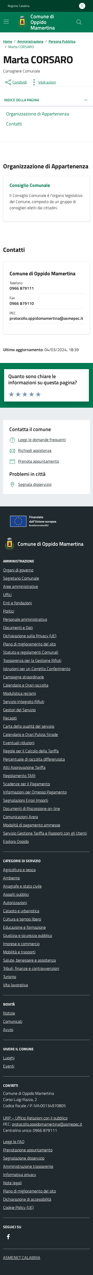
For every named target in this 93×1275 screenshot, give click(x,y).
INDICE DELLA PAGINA (21, 100)
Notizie (9, 1013)
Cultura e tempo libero (22, 919)
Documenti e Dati (18, 627)
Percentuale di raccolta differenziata (34, 759)
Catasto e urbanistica (21, 911)
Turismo (9, 976)
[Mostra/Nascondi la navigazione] (6, 22)
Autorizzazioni (15, 902)
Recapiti (10, 718)
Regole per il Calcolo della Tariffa (31, 751)
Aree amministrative (20, 586)
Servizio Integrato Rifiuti (23, 701)
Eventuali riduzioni (18, 743)
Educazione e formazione (24, 927)
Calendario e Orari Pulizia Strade (30, 734)
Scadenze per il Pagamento (26, 784)
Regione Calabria (18, 6)
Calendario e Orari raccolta (25, 685)
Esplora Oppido (16, 841)
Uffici (7, 594)
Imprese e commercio (21, 944)
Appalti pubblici (16, 894)
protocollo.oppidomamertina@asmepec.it (47, 1124)
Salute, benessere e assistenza (29, 960)
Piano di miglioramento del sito (29, 644)
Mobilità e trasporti (19, 952)
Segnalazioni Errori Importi (25, 800)
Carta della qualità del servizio (28, 726)
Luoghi (8, 1058)
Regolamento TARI (19, 775)
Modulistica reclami (19, 693)
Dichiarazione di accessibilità (27, 1199)
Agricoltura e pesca (19, 870)
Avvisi (8, 1029)
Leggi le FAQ (14, 1142)
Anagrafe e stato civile (22, 886)
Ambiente (11, 878)
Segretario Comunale (21, 578)
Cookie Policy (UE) (18, 1207)
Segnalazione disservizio (23, 1158)
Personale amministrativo (25, 619)
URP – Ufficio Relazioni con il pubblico (35, 1118)
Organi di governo (18, 570)
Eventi (8, 1066)
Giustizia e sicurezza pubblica (27, 935)
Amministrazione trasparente (28, 1166)
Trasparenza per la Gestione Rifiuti (32, 660)
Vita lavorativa (15, 985)
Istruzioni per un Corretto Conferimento (36, 669)
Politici (8, 611)
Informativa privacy (19, 1174)
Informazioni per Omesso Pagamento (35, 792)
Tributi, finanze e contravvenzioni (31, 968)
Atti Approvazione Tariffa (24, 767)
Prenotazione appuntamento (27, 1150)
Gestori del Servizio (19, 710)
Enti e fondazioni (17, 603)
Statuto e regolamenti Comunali (30, 652)
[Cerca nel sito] (79, 22)
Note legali (12, 1183)
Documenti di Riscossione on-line (31, 808)
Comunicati (12, 1021)
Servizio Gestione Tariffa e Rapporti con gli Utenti (45, 833)
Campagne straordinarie (23, 677)
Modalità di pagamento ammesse (31, 825)
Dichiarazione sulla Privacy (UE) (29, 636)
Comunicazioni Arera (20, 817)
